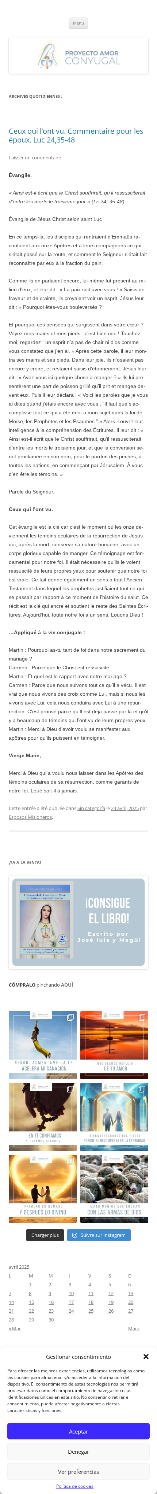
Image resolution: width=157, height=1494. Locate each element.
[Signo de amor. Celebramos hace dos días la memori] (43, 1117)
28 (11, 1319)
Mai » (133, 1328)
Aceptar (78, 1431)
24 (71, 1311)
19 (111, 1302)
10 (71, 1293)
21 (11, 1311)
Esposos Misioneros (30, 817)
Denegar (78, 1451)
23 (51, 1311)
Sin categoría (91, 808)
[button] (146, 1356)
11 (90, 1293)
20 (130, 1302)
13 (130, 1293)
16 (51, 1302)
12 (111, 1293)
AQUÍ (67, 984)
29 (31, 1319)
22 (31, 1311)
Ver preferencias (78, 1471)
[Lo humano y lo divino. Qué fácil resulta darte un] (43, 1189)
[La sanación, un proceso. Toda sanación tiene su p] (43, 1045)
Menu (78, 23)
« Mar (15, 1328)
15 (31, 1302)
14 (11, 1302)
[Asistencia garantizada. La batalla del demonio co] (114, 1189)
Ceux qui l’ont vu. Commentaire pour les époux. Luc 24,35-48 (76, 135)
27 (130, 1311)
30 (51, 1319)
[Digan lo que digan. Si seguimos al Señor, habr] (114, 1117)
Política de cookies (74, 1486)
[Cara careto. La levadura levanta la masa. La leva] (114, 1045)
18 (90, 1302)
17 (71, 1302)
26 (111, 1311)
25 (90, 1311)
